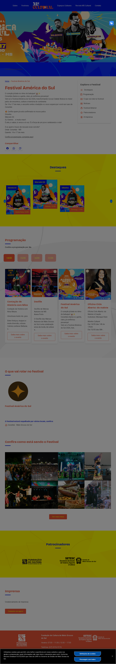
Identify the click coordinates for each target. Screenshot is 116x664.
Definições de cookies (88, 654)
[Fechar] (112, 656)
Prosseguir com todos (87, 659)
